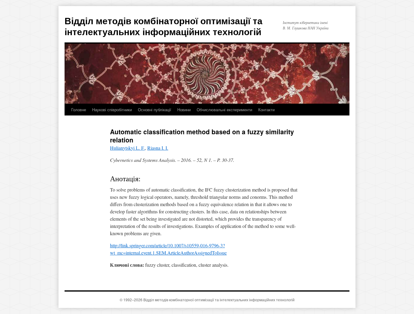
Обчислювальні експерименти (224, 109)
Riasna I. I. (157, 148)
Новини (184, 109)
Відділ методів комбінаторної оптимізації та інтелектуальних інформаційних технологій (163, 26)
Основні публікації (154, 109)
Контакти (266, 109)
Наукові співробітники (112, 109)
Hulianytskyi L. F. (127, 148)
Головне (78, 109)
